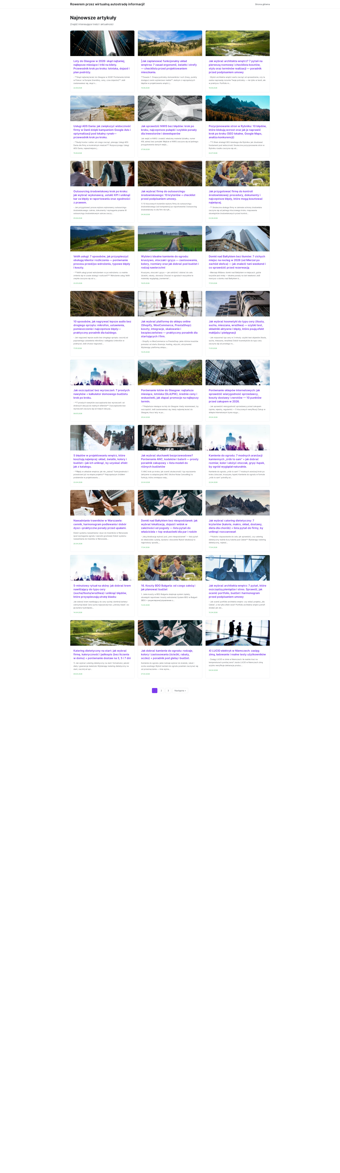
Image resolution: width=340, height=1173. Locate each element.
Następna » (180, 690)
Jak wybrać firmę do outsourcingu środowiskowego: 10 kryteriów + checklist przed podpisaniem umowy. (168, 195)
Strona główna (262, 4)
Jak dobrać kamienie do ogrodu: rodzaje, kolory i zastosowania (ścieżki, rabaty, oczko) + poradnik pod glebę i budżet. (167, 654)
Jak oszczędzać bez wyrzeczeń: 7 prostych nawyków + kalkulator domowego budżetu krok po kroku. (101, 394)
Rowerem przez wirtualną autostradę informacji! (107, 4)
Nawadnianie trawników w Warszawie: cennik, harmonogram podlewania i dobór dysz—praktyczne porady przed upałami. (99, 524)
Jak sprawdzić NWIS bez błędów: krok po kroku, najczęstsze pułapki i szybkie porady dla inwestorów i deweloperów (169, 130)
